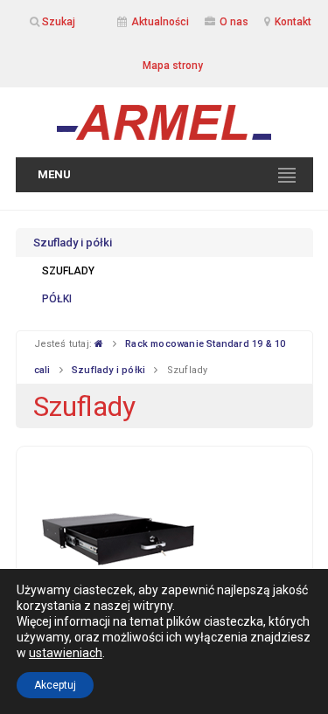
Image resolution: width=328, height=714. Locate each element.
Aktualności (160, 22)
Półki (57, 299)
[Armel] (164, 122)
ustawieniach (65, 653)
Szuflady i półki (72, 242)
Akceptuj (55, 685)
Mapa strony (173, 65)
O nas (234, 22)
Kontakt (293, 22)
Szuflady (68, 271)
